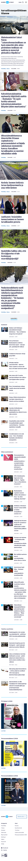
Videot (2, 839)
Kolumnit (3, 841)
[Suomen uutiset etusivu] (7, 2)
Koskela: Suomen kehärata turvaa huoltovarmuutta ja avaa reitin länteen (12, 185)
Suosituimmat (18, 828)
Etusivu (16, 825)
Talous (8, 68)
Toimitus (17, 830)
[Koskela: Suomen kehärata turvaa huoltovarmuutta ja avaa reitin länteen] (14, 170)
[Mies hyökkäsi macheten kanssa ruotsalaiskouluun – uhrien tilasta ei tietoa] (8, 558)
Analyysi (3, 830)
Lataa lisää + (14, 318)
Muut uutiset (4, 835)
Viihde (2, 844)
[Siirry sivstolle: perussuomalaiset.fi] (7, 855)
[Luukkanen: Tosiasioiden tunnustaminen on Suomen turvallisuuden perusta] (14, 204)
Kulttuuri (3, 837)
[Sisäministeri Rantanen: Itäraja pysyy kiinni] (4, 356)
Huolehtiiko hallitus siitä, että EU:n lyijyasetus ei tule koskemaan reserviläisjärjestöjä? (13, 255)
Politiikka (3, 68)
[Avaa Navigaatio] (26, 2)
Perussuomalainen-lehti (21, 835)
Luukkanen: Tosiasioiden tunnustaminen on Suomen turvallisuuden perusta (12, 219)
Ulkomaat (3, 832)
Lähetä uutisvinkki (19, 832)
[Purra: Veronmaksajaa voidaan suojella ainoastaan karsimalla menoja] (4, 389)
